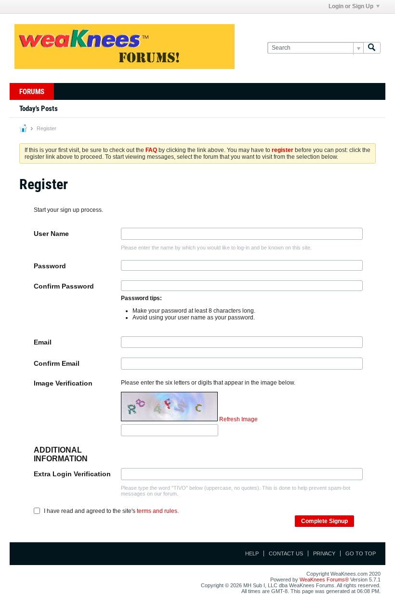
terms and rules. (158, 510)
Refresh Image (238, 419)
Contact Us (286, 553)
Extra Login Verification (72, 474)
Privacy (324, 553)
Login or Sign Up (351, 6)
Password (50, 266)
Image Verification (63, 383)
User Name (51, 233)
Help (252, 553)
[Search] (372, 48)
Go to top (360, 553)
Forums (31, 91)
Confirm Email (56, 363)
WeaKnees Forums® (324, 579)
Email (43, 342)
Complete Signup (324, 521)
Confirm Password (64, 286)
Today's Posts (38, 108)
